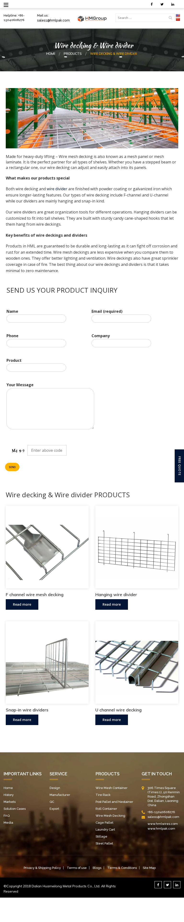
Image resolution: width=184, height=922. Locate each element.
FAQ (7, 815)
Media (8, 822)
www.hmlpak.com (161, 828)
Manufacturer (60, 795)
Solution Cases (15, 808)
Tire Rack (103, 795)
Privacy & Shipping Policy (42, 867)
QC (52, 802)
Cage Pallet (104, 822)
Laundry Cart (105, 829)
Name (12, 311)
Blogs (97, 867)
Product (14, 360)
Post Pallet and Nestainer (114, 802)
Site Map (149, 867)
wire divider (57, 188)
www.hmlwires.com (163, 824)
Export (54, 808)
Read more (22, 604)
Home (50, 54)
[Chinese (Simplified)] (178, 19)
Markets (10, 802)
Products (73, 54)
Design (55, 788)
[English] (178, 15)
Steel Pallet (104, 843)
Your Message (20, 384)
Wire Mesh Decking (110, 815)
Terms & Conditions (122, 867)
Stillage (101, 836)
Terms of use (77, 867)
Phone (12, 335)
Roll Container (106, 808)
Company (101, 335)
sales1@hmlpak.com (53, 20)
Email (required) (107, 311)
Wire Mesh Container (111, 788)
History (9, 795)
